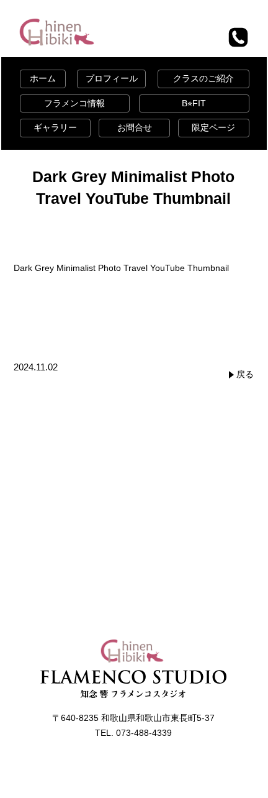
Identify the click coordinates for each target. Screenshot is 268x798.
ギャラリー (55, 127)
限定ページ (213, 127)
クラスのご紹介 (203, 78)
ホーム (43, 78)
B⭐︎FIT (194, 103)
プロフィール (112, 78)
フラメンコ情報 (74, 103)
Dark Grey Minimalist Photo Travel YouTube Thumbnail (121, 268)
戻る (245, 374)
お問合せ (134, 127)
